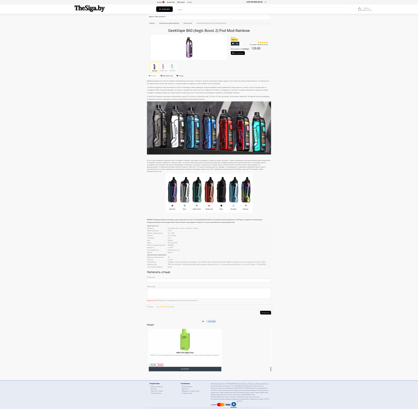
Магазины (181, 2)
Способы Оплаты (156, 393)
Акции (159, 2)
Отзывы (180, 76)
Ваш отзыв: (151, 286)
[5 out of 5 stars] (161, 306)
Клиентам (170, 2)
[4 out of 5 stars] (163, 306)
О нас (189, 2)
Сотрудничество (187, 393)
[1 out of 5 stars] (169, 306)
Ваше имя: (151, 277)
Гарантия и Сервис (157, 391)
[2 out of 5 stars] (167, 306)
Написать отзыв (262, 44)
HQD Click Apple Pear (185, 352)
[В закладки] (233, 44)
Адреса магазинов (157, 387)
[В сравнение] (237, 44)
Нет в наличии (238, 53)
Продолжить (266, 313)
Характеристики (167, 76)
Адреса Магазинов (157, 16)
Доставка (154, 389)
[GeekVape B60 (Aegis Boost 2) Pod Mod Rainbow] (188, 47)
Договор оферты (187, 387)
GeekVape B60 (211, 321)
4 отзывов (253, 44)
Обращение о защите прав (190, 391)
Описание (153, 76)
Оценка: (150, 307)
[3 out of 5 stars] (165, 306)
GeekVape (245, 49)
